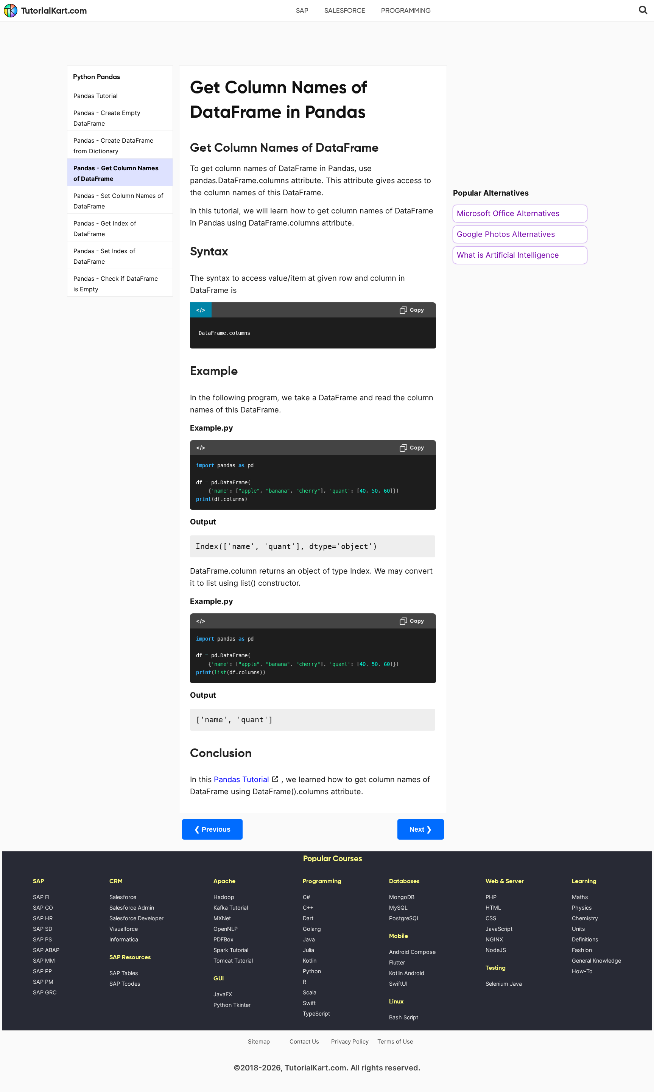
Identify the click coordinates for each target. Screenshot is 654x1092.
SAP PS (42, 939)
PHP (491, 897)
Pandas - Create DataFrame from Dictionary (113, 146)
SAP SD (42, 929)
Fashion (582, 950)
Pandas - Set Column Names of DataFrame (118, 201)
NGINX (494, 939)
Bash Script (403, 1017)
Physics (582, 907)
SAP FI (41, 897)
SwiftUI (398, 983)
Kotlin (309, 960)
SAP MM (44, 960)
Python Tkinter (232, 1005)
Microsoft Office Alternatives (508, 213)
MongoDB (401, 897)
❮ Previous (212, 829)
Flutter (397, 962)
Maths (580, 897)
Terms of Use (395, 1041)
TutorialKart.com (54, 11)
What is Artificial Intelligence (508, 255)
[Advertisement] (327, 42)
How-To (582, 971)
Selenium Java (504, 983)
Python (312, 971)
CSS (491, 918)
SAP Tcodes (124, 983)
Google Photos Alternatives (506, 234)
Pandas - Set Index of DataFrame (104, 256)
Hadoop (223, 897)
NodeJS (496, 950)
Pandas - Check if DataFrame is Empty (115, 284)
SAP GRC (44, 992)
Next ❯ (421, 829)
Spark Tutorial (230, 950)
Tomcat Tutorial (233, 960)
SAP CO (43, 907)
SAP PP (42, 971)
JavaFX (222, 994)
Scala (309, 992)
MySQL (398, 907)
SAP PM (43, 981)
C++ (308, 907)
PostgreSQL (404, 918)
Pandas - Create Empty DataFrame (106, 118)
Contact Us (304, 1041)
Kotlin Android (406, 973)
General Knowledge (596, 960)
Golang (312, 929)
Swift (309, 1003)
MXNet (222, 918)
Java (309, 939)
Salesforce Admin (131, 907)
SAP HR (43, 918)
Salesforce (344, 10)
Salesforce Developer (136, 918)
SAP (302, 10)
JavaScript (499, 929)
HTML (493, 907)
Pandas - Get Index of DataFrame (104, 228)
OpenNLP (225, 929)
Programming (406, 10)
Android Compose (412, 952)
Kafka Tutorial (230, 907)
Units (578, 929)
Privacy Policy (350, 1041)
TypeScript (316, 1013)
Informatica (123, 939)
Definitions (585, 939)
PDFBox (223, 939)
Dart (308, 918)
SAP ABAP (46, 950)
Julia (308, 950)
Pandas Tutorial (95, 96)
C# (306, 897)
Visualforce (123, 929)
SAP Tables (123, 973)
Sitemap (259, 1041)
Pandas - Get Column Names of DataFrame (116, 173)
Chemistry (585, 918)
